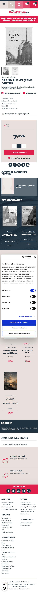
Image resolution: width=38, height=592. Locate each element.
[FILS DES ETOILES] (10, 380)
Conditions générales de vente (13, 584)
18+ (2, 530)
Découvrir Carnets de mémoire (25, 186)
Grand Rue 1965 (29, 234)
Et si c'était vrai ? (27, 351)
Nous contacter (6, 545)
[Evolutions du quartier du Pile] (9, 216)
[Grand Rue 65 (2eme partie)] (19, 64)
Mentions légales (29, 584)
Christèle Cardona (10, 347)
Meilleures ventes (6, 523)
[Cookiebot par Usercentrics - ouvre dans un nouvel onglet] (23, 257)
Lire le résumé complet (12, 93)
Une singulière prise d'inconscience (10, 352)
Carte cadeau (24, 514)
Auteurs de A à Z (6, 527)
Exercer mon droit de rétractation (19, 589)
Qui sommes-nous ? (7, 502)
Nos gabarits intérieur (8, 566)
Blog (2, 543)
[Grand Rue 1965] (28, 216)
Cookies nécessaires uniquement (19, 333)
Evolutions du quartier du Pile (9, 235)
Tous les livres (5, 518)
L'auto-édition (5, 504)
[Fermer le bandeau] (35, 257)
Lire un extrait (31, 93)
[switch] (33, 296)
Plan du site (5, 573)
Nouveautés (5, 525)
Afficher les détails (25, 316)
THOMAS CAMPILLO (10, 399)
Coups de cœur (6, 520)
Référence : (4, 98)
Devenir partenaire (26, 523)
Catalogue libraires (7, 532)
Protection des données (19, 586)
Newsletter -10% (25, 502)
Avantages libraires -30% (28, 507)
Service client (16, 471)
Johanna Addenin (27, 347)
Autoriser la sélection (19, 328)
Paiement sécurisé (17, 456)
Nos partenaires (25, 525)
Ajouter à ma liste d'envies (20, 158)
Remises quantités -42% (27, 504)
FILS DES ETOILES (10, 403)
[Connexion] (19, 6)
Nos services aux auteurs (9, 509)
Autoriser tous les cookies (19, 322)
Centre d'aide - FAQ (7, 540)
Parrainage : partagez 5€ (27, 509)
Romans (10, 357)
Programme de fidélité (27, 511)
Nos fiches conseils (7, 507)
